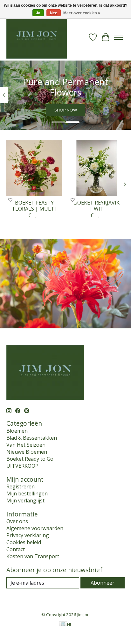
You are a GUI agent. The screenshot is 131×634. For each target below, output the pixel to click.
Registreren (20, 486)
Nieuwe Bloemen (26, 451)
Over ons (17, 521)
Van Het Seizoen (25, 444)
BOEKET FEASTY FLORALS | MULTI (34, 205)
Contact (15, 549)
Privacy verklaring (27, 535)
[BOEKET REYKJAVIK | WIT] (97, 168)
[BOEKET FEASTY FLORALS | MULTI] (34, 168)
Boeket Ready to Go (29, 458)
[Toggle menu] (118, 37)
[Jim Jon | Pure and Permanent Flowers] (36, 37)
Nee (53, 13)
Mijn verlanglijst (25, 500)
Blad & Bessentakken (31, 437)
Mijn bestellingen (27, 493)
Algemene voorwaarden (34, 528)
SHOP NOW (65, 110)
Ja (38, 13)
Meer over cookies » (81, 13)
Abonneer (102, 582)
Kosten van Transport (32, 556)
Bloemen (17, 430)
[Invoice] (63, 624)
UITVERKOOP (22, 465)
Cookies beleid (23, 542)
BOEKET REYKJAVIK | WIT (97, 205)
